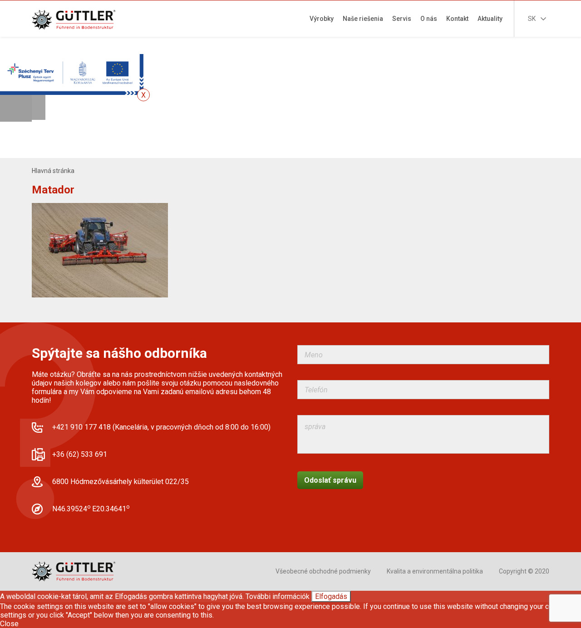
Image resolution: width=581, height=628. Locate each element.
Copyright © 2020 (524, 571)
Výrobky (322, 18)
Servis (401, 18)
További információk (278, 596)
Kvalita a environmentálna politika (435, 571)
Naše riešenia (363, 18)
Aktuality (490, 18)
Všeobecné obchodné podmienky (323, 571)
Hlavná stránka (53, 170)
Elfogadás (331, 596)
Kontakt (457, 18)
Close (9, 623)
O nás (428, 18)
